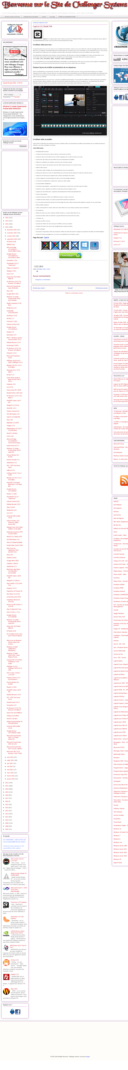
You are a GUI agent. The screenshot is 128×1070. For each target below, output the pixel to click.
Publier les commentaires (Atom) (74, 293)
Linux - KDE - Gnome (120, 657)
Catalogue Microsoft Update (31, 16)
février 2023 (11, 776)
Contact (44, 16)
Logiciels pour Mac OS (120, 725)
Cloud (115, 532)
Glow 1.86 (10, 291)
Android (116, 501)
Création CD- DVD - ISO (121, 561)
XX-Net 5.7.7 (10, 318)
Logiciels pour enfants (120, 735)
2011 (7, 817)
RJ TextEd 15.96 (11, 241)
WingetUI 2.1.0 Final (13, 405)
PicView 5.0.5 (15, 960)
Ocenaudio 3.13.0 (12, 260)
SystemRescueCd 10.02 (14, 597)
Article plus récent (39, 288)
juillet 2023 (10, 760)
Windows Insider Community (12, 16)
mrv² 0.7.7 (10, 513)
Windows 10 (117, 829)
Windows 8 (117, 839)
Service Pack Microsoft (121, 785)
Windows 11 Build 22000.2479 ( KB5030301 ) (12, 648)
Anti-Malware (118, 505)
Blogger (88, 1056)
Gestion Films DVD (119, 617)
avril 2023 (10, 770)
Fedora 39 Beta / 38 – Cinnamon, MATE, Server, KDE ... (13, 522)
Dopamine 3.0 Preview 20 (14, 591)
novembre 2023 (12, 233)
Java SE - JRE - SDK (119, 644)
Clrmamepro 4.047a (12, 345)
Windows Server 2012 (120, 849)
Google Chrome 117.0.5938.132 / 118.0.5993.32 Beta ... (14, 255)
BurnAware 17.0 (11, 335)
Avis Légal (52, 16)
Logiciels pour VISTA (120, 732)
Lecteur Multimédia (119, 651)
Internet (116, 640)
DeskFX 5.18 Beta (12, 433)
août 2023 (10, 757)
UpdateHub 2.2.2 (12, 462)
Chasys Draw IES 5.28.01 (14, 390)
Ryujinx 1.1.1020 (11, 494)
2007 (7, 829)
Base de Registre (119, 518)
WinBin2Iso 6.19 (11, 510)
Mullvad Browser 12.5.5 (14, 342)
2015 (7, 804)
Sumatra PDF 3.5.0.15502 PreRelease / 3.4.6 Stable (14, 661)
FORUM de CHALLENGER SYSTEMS (67, 16)
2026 (7, 218)
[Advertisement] (15, 180)
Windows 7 (117, 835)
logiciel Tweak (118, 862)
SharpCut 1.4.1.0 (11, 588)
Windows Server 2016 (120, 852)
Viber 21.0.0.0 (11, 507)
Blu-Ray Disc (117, 525)
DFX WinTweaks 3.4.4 (13, 414)
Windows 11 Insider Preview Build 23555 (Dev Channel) (13, 298)
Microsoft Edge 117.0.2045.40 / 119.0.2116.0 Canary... (14, 440)
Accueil (70, 288)
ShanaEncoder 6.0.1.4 (13, 702)
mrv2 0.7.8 (10, 387)
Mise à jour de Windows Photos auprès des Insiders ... (14, 642)
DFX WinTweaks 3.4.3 (13, 539)
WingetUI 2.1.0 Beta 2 (13, 580)
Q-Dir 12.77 (117, 245)
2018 (7, 795)
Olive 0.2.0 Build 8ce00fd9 (14, 542)
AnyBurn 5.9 (10, 332)
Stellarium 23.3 (11, 384)
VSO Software (118, 812)
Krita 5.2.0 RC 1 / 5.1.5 (13, 612)
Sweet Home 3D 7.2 (13, 445)
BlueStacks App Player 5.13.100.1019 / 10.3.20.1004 (13, 571)
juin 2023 (10, 763)
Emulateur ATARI (118, 588)
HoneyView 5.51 (11, 705)
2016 (7, 801)
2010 (7, 820)
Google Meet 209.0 (13, 560)
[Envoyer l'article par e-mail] (37, 271)
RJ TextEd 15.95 (11, 631)
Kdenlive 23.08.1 (11, 558)
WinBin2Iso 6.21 (11, 308)
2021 (7, 786)
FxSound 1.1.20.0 (12, 321)
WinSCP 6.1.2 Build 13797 (14, 536)
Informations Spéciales (120, 632)
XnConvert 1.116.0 (119, 241)
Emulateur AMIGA (119, 584)
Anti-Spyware (118, 508)
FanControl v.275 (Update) (19, 902)
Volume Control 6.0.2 (13, 324)
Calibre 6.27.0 (11, 470)
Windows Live (118, 842)
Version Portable (119, 815)
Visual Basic (117, 819)
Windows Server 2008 (120, 846)
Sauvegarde (117, 781)
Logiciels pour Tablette (120, 729)
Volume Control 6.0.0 (13, 501)
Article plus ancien (102, 288)
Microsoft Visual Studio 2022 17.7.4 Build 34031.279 (14, 737)
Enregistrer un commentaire (42, 279)
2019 (7, 792)
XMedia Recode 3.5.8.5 (13, 504)
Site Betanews (118, 452)
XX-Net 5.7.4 (10, 375)
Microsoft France (119, 444)
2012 (7, 814)
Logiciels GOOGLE (119, 696)
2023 (7, 227)
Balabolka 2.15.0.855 (13, 423)
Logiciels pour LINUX (120, 722)
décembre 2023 (12, 230)
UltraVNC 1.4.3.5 (11, 408)
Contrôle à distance (119, 557)
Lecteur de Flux (118, 654)
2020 (7, 789)
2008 (7, 826)
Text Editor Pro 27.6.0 (13, 594)
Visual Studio (117, 822)
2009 (7, 823)
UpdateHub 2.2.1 (12, 566)
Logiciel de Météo (119, 674)
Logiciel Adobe (118, 661)
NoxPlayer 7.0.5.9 (12, 315)
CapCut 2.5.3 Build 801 (13, 417)
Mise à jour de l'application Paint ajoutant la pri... (13, 550)
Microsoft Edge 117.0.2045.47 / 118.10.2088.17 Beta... (14, 249)
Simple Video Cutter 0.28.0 (15, 545)
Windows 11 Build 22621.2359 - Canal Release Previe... (13, 655)
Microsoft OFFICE (119, 747)
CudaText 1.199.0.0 (12, 563)
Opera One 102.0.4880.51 (14, 713)
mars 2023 (10, 773)
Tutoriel (116, 805)
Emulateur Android (119, 591)
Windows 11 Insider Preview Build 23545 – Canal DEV (14, 621)
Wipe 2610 (14, 989)
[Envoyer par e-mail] (35, 266)
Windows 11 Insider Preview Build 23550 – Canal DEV (14, 450)
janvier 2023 (11, 779)
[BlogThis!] (37, 266)
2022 (7, 783)
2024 (7, 224)
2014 (7, 807)
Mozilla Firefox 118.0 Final (14, 393)
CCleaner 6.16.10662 (13, 716)
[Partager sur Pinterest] (42, 266)
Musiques (116, 757)
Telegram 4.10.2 (11, 271)
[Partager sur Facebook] (40, 266)
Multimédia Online (119, 754)
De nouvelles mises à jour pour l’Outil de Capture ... (14, 635)
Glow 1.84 (10, 555)
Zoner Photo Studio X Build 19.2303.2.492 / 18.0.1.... (14, 379)
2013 (7, 811)
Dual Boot (117, 578)
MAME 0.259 (11, 244)
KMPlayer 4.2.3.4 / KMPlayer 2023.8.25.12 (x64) (14, 668)
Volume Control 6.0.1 (13, 411)
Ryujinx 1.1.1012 (11, 687)
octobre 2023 (11, 236)
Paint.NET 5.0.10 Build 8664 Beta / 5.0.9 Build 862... (14, 484)
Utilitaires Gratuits (119, 808)
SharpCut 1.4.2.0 (11, 353)
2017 (7, 798)
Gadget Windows (119, 613)
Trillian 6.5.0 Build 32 (13, 268)
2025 (7, 221)
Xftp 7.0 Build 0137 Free (14, 609)
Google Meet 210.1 (13, 294)
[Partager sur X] (39, 266)
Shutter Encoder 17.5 (13, 460)
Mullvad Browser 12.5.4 (14, 694)
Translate (17, 97)
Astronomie (117, 515)
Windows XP (117, 859)
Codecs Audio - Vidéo (120, 535)
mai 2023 (10, 766)
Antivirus (116, 511)
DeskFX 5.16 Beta (12, 719)
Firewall (116, 610)
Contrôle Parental (119, 554)
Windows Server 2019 (120, 856)
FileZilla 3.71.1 (15, 974)
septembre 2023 (12, 239)
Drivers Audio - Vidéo (120, 574)
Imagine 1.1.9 (11, 425)
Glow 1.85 (10, 420)
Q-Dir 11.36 (10, 436)
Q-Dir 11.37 (10, 274)
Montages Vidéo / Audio (43, 269)
